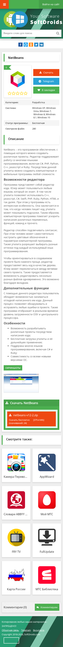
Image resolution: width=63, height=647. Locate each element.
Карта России (16, 589)
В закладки (48, 90)
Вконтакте (38, 630)
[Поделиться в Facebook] (20, 45)
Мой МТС (47, 514)
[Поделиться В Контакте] (41, 45)
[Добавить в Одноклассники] (31, 45)
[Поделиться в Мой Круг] (26, 45)
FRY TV (16, 552)
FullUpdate (47, 552)
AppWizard (47, 477)
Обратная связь (10, 630)
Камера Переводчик (16, 477)
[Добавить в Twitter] (36, 45)
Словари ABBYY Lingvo (16, 514)
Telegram (48, 81)
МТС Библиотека (47, 589)
